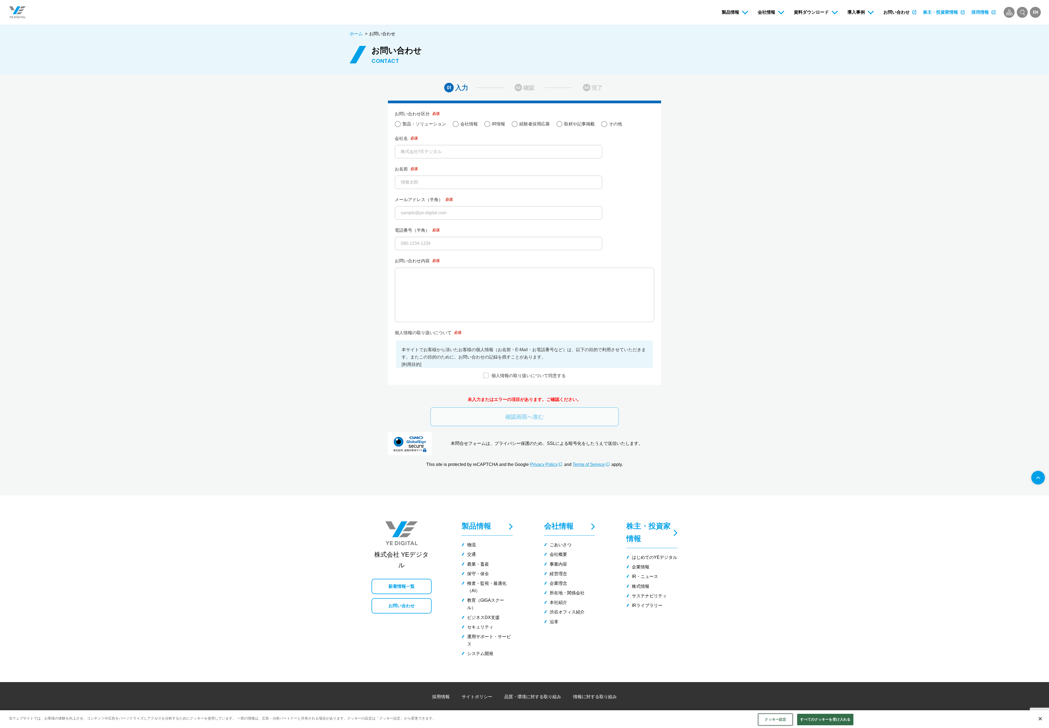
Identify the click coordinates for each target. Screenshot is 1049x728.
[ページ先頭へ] (1038, 478)
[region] (524, 719)
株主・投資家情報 (648, 532)
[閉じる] (1040, 719)
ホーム (356, 33)
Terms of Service (589, 464)
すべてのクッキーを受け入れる (825, 719)
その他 (615, 124)
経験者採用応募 (534, 124)
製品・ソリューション (424, 124)
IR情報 (498, 124)
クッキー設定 (775, 719)
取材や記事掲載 (579, 124)
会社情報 (469, 124)
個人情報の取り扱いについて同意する (528, 375)
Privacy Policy (544, 464)
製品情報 (476, 526)
